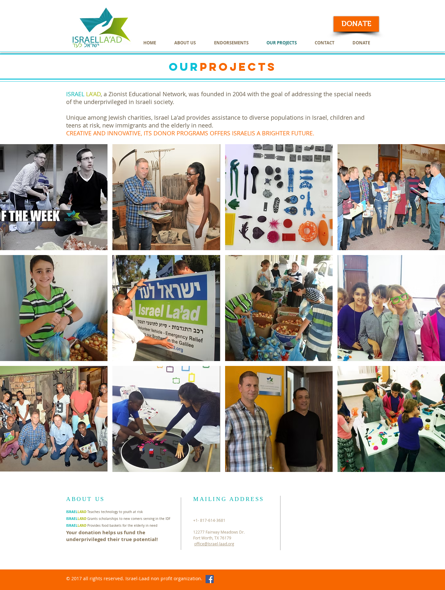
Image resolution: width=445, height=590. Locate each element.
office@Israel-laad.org (214, 543)
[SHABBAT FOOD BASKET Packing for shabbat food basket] (279, 308)
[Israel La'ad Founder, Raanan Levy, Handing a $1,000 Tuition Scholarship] (166, 197)
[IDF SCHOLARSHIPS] (54, 419)
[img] (54, 197)
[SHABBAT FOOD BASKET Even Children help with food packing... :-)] (54, 308)
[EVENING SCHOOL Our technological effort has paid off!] (391, 308)
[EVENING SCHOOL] (166, 419)
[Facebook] (210, 579)
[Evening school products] (279, 197)
